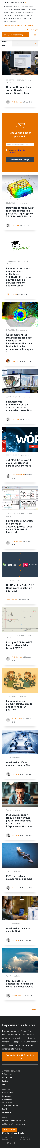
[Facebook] (4, 1143)
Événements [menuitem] (7, 1100)
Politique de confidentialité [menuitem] (25, 1138)
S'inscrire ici (9, 1130)
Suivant (34, 1009)
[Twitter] (7, 1143)
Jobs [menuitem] (4, 1084)
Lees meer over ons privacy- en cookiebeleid (18, 25)
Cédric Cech (15, 225)
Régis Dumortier (17, 102)
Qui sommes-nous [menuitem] (9, 1074)
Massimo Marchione (18, 474)
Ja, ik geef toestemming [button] (14, 35)
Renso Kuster (16, 995)
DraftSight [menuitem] (6, 1109)
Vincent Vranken (11, 600)
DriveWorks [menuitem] (6, 1112)
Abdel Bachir (16, 361)
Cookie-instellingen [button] (31, 30)
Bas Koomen (16, 774)
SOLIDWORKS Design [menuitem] (10, 1105)
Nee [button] (34, 35)
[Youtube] (14, 1143)
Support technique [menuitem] (9, 1092)
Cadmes (14, 294)
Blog (4, 1117)
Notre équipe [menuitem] (7, 1077)
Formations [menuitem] (6, 1096)
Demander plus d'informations (20, 1055)
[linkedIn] (11, 1143)
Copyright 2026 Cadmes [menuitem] (7, 1138)
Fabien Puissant (17, 718)
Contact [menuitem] (5, 1081)
